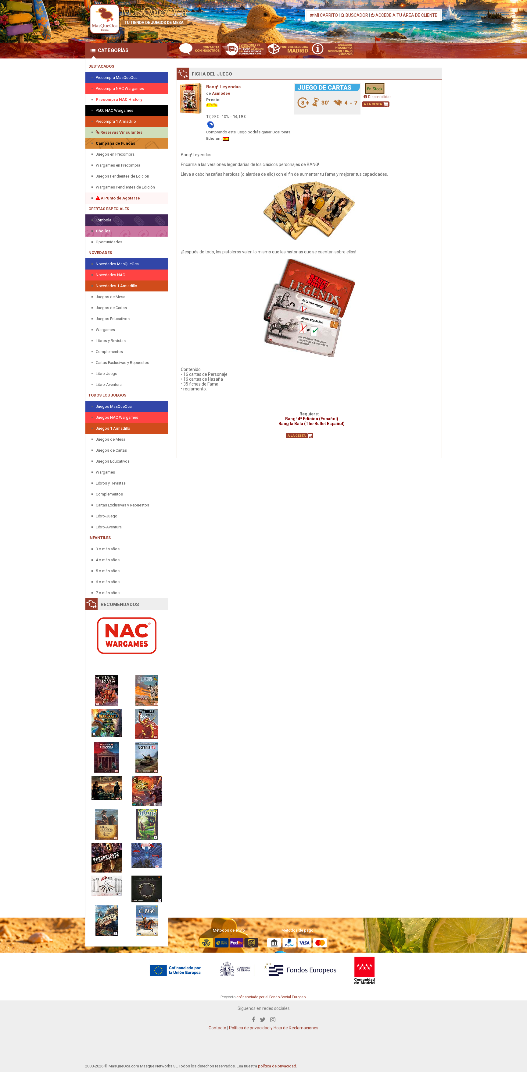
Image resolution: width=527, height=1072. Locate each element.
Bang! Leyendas (223, 87)
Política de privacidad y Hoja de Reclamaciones (273, 1027)
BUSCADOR (356, 15)
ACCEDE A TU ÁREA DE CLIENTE (406, 15)
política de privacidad (277, 1066)
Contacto (217, 1027)
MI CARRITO (326, 15)
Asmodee (221, 93)
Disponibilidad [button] (379, 97)
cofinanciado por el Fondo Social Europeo (271, 997)
